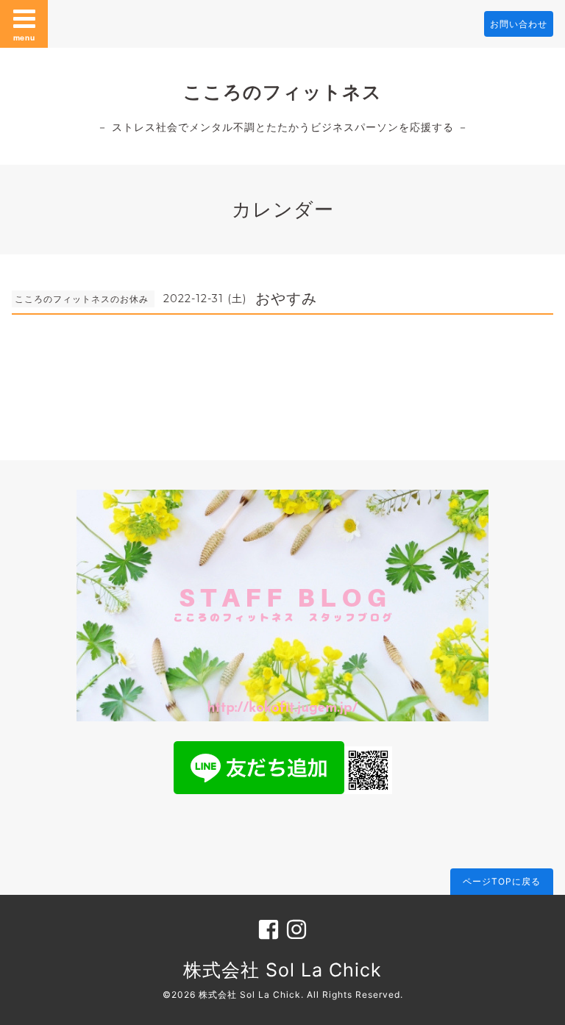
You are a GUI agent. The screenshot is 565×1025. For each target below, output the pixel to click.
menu (24, 37)
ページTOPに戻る (502, 881)
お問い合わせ (518, 23)
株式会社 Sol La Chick (282, 970)
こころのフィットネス (282, 92)
